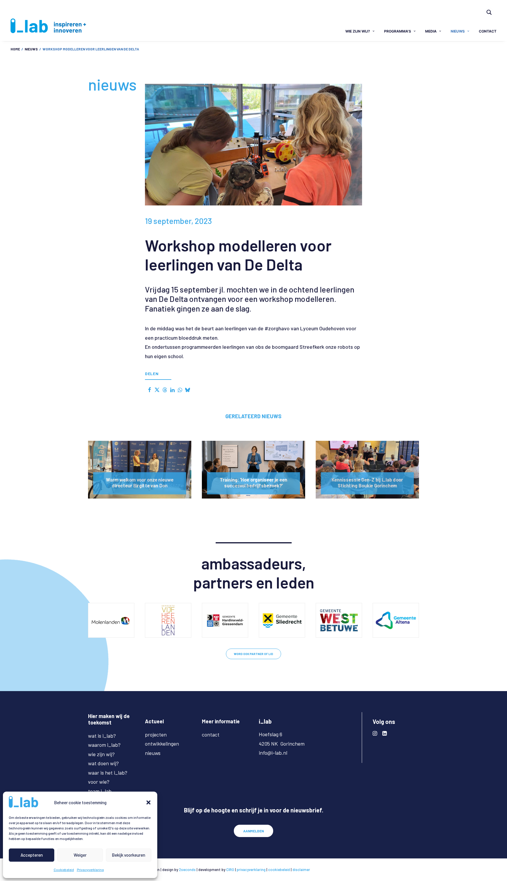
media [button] (431, 31)
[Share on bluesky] (187, 389)
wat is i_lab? (102, 735)
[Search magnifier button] (489, 12)
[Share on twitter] (156, 389)
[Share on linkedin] (172, 389)
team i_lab (99, 791)
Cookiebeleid (64, 870)
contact (487, 31)
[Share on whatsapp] (179, 389)
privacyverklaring (251, 869)
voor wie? (98, 781)
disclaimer (301, 869)
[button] (148, 802)
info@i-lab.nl (273, 752)
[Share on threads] (164, 389)
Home (15, 49)
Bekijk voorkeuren (128, 855)
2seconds (187, 869)
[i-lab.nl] (48, 25)
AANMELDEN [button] (253, 831)
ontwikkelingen (162, 743)
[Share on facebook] (149, 389)
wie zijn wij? (101, 754)
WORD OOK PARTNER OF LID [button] (253, 654)
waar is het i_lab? (107, 772)
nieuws (458, 31)
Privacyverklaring (90, 870)
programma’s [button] (397, 31)
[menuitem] (491, 8)
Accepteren (32, 855)
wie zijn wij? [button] (357, 31)
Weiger (80, 855)
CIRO (230, 869)
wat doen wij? (103, 763)
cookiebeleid (279, 869)
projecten (156, 734)
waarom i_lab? (104, 744)
